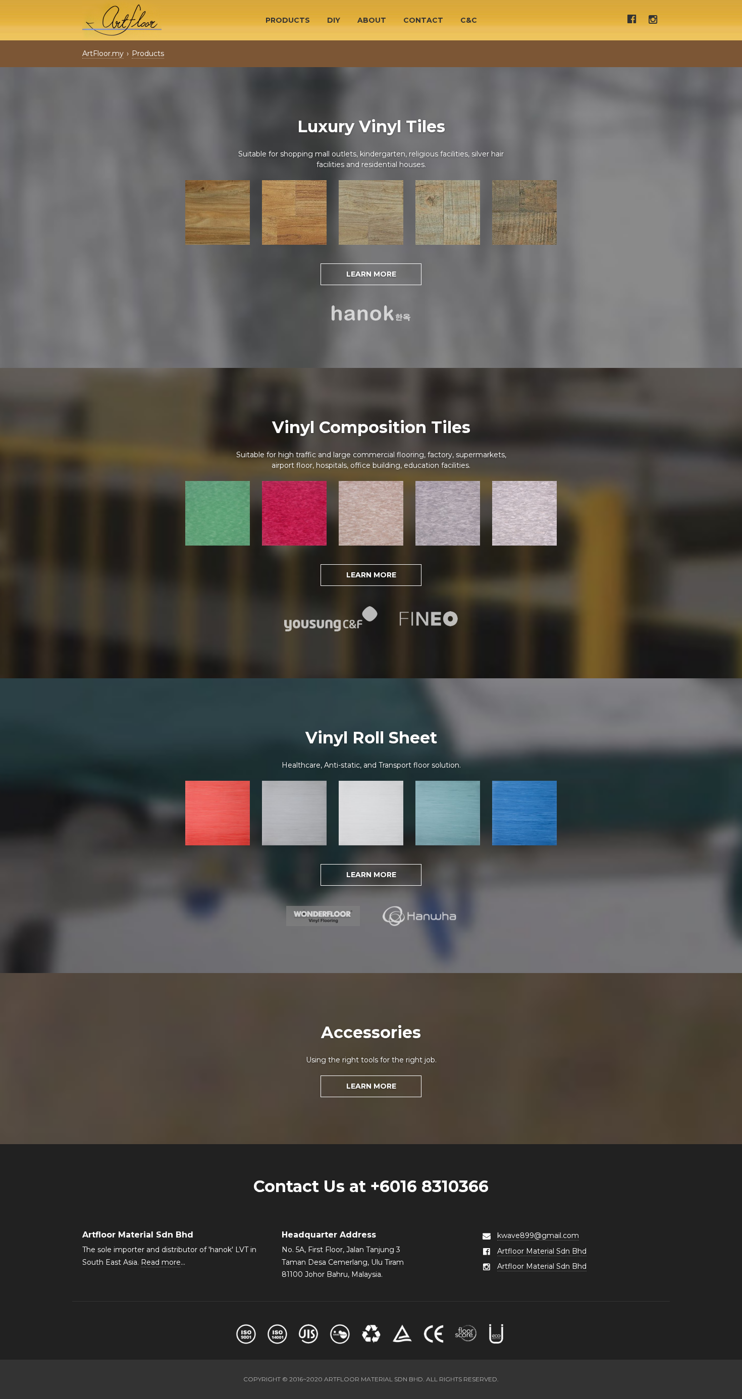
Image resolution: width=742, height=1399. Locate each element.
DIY (333, 20)
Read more (161, 1262)
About (371, 20)
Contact (423, 20)
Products (288, 20)
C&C (468, 20)
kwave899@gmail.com (538, 1235)
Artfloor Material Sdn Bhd (542, 1251)
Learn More (371, 274)
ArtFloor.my (103, 53)
